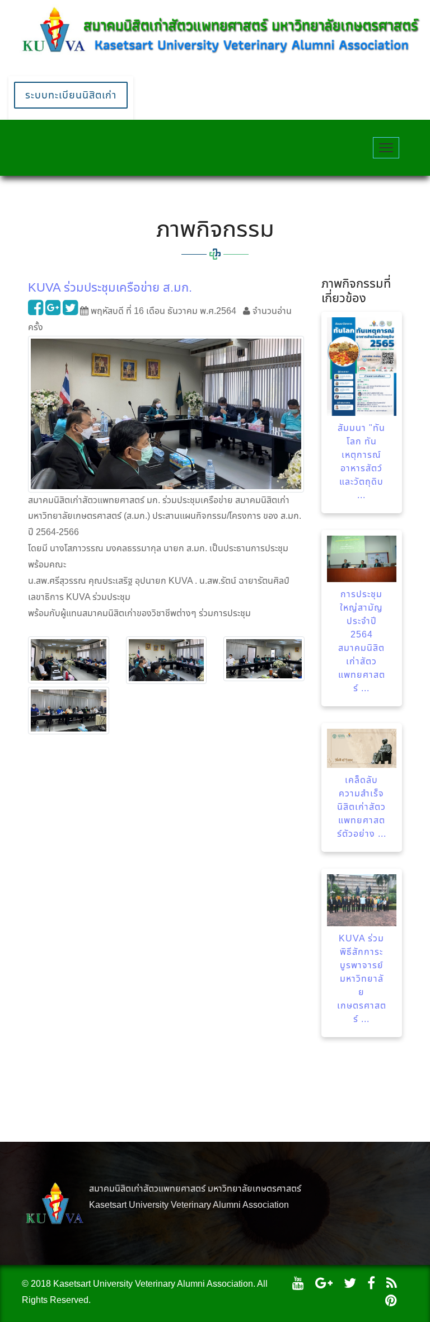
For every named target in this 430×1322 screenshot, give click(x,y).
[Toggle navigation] (386, 147)
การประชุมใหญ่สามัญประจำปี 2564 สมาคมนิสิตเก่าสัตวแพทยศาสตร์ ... (361, 641)
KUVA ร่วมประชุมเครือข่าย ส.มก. (110, 287)
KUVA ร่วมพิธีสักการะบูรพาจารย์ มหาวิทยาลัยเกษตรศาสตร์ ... (361, 979)
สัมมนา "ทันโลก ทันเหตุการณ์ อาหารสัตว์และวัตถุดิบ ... (361, 461)
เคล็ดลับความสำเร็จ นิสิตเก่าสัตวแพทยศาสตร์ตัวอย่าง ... (361, 806)
